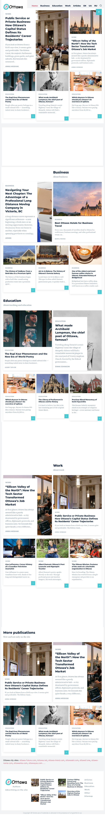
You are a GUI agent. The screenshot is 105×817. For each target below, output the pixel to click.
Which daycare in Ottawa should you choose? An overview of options (83, 99)
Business (9, 186)
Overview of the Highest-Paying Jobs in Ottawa (73, 793)
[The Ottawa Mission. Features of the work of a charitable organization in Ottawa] (86, 548)
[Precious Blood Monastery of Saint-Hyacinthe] (86, 383)
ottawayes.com (35, 763)
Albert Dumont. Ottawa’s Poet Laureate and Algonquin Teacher (52, 566)
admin (8, 238)
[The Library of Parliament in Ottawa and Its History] (52, 383)
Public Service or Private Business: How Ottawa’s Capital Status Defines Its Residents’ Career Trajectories (18, 29)
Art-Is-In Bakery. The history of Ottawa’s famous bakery (52, 272)
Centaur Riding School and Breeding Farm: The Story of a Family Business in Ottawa (75, 783)
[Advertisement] (52, 146)
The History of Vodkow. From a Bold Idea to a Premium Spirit (18, 272)
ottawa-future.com (27, 760)
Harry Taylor (10, 367)
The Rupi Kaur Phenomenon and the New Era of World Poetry (17, 99)
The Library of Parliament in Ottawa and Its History (51, 401)
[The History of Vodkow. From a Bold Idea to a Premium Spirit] (19, 255)
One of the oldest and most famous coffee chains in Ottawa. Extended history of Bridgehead (84, 274)
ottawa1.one (85, 760)
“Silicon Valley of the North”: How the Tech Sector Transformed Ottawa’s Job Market (84, 45)
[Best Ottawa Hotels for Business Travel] (77, 212)
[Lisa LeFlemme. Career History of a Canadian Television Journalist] (19, 548)
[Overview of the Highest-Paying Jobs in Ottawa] (62, 794)
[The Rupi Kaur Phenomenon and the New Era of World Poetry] (19, 81)
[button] (101, 5)
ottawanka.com (20, 763)
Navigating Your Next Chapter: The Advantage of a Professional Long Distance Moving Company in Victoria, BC (18, 200)
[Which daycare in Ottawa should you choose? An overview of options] (86, 81)
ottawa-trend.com (56, 760)
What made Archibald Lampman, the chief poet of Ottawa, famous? (50, 99)
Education (9, 94)
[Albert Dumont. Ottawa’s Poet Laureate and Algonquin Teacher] (52, 548)
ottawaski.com (71, 760)
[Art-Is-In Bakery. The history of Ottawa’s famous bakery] (52, 255)
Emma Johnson (62, 367)
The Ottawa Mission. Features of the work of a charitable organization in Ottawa (85, 566)
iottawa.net (42, 760)
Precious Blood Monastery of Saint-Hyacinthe (84, 401)
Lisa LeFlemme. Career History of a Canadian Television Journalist (18, 566)
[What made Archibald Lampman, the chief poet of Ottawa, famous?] (52, 81)
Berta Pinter (60, 239)
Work (74, 37)
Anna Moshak (12, 66)
